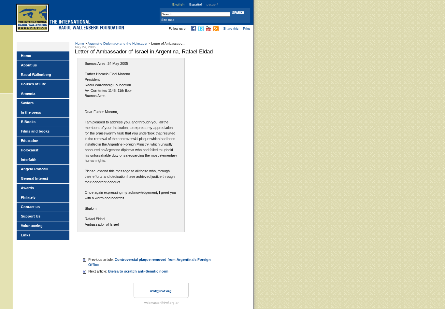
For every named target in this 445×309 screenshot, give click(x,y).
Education (29, 141)
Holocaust (29, 150)
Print (246, 28)
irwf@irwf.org (160, 291)
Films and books (35, 131)
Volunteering (32, 226)
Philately (28, 197)
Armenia (28, 93)
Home (79, 43)
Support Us (30, 216)
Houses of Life (33, 84)
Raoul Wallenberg (36, 75)
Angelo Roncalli (34, 169)
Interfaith (28, 160)
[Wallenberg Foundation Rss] (216, 30)
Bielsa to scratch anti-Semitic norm (138, 271)
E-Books (28, 122)
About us (29, 65)
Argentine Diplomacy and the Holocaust (117, 43)
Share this (230, 28)
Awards (27, 188)
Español (195, 4)
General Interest (34, 178)
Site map (168, 19)
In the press (31, 112)
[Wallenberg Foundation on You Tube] (208, 30)
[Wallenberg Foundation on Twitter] (201, 30)
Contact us (30, 207)
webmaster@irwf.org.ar (161, 302)
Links (25, 235)
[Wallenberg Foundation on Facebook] (193, 30)
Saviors (27, 103)
